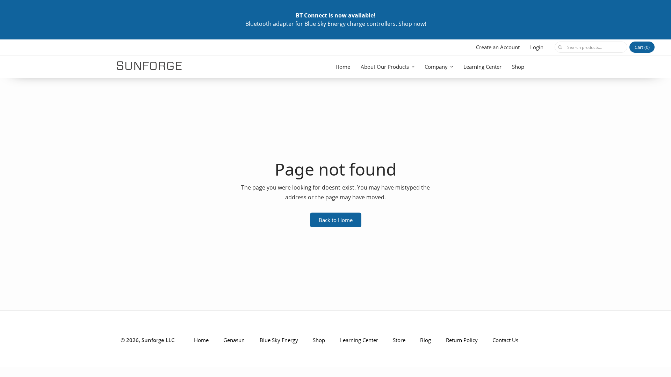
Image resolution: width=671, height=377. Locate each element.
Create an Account (498, 47)
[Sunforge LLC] (149, 65)
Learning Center (482, 66)
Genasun (234, 340)
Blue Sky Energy (279, 340)
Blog (425, 340)
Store (399, 340)
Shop (518, 66)
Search (560, 47)
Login (536, 47)
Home (343, 66)
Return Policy (462, 340)
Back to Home (336, 219)
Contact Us (505, 340)
